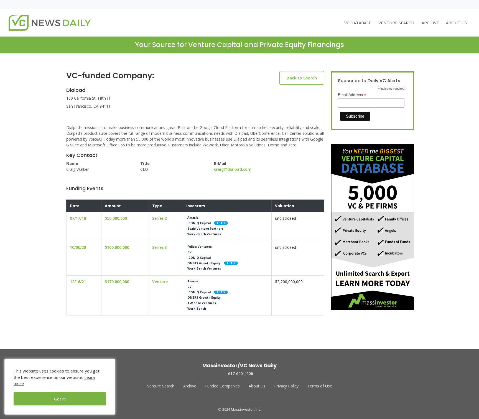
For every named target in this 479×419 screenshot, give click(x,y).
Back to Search (302, 78)
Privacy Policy (286, 386)
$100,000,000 (117, 247)
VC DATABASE (357, 22)
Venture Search (160, 386)
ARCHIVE (430, 22)
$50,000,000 (116, 218)
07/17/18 (78, 218)
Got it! (60, 399)
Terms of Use (319, 386)
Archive (189, 386)
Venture (160, 281)
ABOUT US (456, 22)
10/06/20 (78, 247)
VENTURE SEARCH (396, 22)
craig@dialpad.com (232, 169)
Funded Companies (222, 386)
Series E (159, 247)
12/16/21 (78, 281)
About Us (257, 386)
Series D (159, 218)
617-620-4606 (240, 373)
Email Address (352, 94)
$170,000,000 (117, 281)
